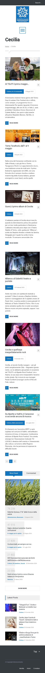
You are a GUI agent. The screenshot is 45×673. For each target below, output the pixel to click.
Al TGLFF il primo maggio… (17, 84)
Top (35, 651)
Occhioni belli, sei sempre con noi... (20, 544)
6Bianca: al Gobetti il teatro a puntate (18, 279)
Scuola (23, 563)
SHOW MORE (22, 588)
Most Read (14, 473)
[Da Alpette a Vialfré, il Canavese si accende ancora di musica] (22, 402)
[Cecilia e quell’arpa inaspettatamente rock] (22, 334)
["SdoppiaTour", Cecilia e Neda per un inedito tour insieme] (11, 608)
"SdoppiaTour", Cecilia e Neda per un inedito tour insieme (27, 607)
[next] (14, 638)
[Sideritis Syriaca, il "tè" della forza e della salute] (22, 492)
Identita (21, 668)
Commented (31, 473)
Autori (29, 668)
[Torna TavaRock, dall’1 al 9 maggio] (22, 135)
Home (7, 46)
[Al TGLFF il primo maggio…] (22, 68)
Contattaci (36, 668)
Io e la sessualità (17, 91)
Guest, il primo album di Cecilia (19, 206)
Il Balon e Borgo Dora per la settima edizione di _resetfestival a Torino (28, 635)
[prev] (14, 606)
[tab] (13, 474)
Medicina (10, 579)
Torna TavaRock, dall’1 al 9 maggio (17, 147)
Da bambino (16, 563)
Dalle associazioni (17, 423)
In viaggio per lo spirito (15, 533)
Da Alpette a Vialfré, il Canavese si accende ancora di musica (19, 415)
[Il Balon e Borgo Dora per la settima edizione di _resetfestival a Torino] (11, 636)
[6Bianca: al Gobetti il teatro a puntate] (22, 263)
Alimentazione (12, 517)
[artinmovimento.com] (22, 19)
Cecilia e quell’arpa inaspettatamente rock (15, 350)
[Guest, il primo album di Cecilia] (22, 196)
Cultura (9, 91)
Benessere (20, 517)
